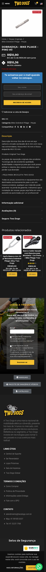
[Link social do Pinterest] (21, 127)
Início (4, 39)
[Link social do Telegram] (29, 127)
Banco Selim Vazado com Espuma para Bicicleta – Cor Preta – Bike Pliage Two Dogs (32, 255)
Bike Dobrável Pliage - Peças (14, 42)
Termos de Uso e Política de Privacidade (21, 350)
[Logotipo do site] (22, 3)
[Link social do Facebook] (15, 127)
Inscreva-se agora (22, 102)
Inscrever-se (22, 362)
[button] (43, 255)
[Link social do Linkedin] (24, 127)
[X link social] (18, 127)
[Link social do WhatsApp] (26, 127)
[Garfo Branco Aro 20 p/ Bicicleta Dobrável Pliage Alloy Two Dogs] (11, 244)
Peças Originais (15, 39)
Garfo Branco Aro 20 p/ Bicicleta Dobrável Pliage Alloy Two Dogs (12, 259)
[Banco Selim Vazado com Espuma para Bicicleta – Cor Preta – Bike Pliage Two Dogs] (32, 242)
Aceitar (32, 568)
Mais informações (15, 568)
